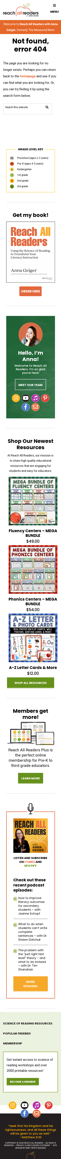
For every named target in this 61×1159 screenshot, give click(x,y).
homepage (28, 76)
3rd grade (19, 186)
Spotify (30, 866)
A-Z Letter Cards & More (33, 667)
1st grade (20, 175)
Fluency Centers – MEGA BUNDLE (33, 533)
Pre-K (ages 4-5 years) (27, 163)
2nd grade (19, 180)
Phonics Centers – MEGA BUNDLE (33, 602)
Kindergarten (21, 169)
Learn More (30, 778)
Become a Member (23, 1082)
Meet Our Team (30, 385)
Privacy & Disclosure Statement (33, 1145)
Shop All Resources (30, 683)
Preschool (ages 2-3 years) (29, 158)
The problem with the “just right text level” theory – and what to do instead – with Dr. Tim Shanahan (32, 960)
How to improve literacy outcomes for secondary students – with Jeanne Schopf (31, 906)
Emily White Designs (36, 1148)
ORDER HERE (30, 291)
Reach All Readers (21, 10)
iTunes (29, 862)
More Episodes (30, 984)
